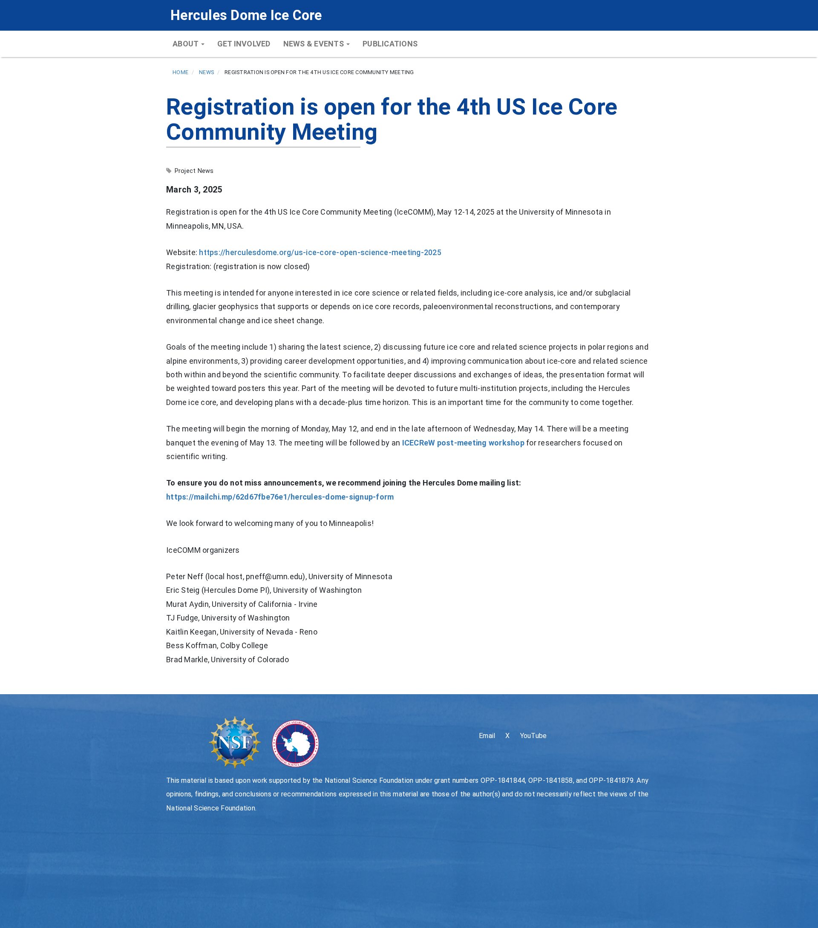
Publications (390, 43)
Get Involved (244, 43)
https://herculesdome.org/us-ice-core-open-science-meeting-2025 (320, 252)
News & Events (314, 43)
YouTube (533, 736)
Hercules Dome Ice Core (246, 15)
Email (487, 736)
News (206, 72)
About (186, 43)
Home (180, 72)
